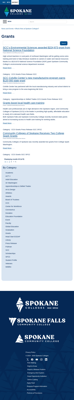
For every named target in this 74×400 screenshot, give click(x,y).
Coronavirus (10, 210)
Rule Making (31, 363)
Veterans (8, 263)
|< (5, 161)
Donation (8, 213)
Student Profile (11, 260)
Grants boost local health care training (23, 102)
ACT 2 (7, 176)
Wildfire (8, 267)
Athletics (8, 193)
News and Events (7, 28)
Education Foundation (13, 216)
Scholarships (10, 253)
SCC (4, 2)
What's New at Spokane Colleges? (27, 28)
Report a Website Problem (36, 369)
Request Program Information (37, 386)
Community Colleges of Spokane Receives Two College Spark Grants (33, 134)
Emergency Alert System (35, 373)
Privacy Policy (30, 352)
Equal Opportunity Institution (37, 376)
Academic (9, 173)
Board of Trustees (12, 200)
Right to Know (32, 366)
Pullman (8, 247)
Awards (8, 196)
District (15, 2)
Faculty (8, 223)
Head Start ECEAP (12, 237)
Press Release (11, 243)
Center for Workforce (13, 206)
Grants (8, 233)
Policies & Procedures (34, 393)
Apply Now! (31, 383)
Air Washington (11, 183)
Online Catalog (32, 379)
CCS (7, 203)
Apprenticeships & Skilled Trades (18, 186)
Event (7, 220)
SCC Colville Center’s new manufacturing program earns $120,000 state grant (34, 79)
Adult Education (11, 179)
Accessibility (31, 389)
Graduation (9, 230)
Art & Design (10, 190)
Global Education (12, 227)
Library (8, 240)
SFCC (9, 2)
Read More (7, 68)
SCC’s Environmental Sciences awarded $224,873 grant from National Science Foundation (36, 49)
